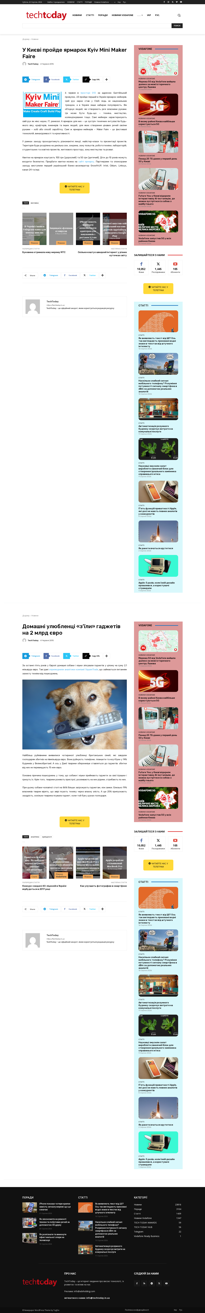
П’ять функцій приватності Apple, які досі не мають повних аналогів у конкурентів (158, 511)
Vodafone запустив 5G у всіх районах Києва (155, 239)
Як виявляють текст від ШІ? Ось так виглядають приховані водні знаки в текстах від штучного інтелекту (157, 342)
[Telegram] (152, 1283)
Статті (141, 335)
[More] (106, 80)
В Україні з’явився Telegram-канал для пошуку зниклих (34, 229)
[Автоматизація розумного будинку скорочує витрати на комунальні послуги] (158, 409)
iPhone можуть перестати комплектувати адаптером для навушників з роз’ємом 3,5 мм (88, 229)
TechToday (33, 64)
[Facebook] (164, 2)
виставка (35, 203)
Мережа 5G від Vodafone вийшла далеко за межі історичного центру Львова (157, 84)
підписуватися (175, 262)
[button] (179, 15)
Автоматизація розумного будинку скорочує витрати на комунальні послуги (156, 429)
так (141, 262)
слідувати (158, 262)
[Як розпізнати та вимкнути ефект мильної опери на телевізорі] (29, 1238)
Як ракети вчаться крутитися (156, 548)
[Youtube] (181, 2)
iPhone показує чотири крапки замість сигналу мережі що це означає (55, 1207)
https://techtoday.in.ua (55, 305)
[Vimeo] (176, 2)
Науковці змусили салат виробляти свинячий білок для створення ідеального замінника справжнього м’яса (157, 470)
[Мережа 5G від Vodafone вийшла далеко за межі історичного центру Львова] (158, 65)
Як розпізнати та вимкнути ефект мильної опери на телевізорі (52, 1237)
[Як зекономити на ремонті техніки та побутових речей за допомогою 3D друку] (29, 1223)
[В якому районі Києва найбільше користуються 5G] (158, 104)
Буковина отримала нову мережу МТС (43, 252)
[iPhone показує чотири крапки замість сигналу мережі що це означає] (29, 1207)
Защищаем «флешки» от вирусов (61, 229)
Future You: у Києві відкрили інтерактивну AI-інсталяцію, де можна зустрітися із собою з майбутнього (157, 200)
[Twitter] (172, 2)
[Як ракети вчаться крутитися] (158, 531)
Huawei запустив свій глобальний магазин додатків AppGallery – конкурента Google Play (115, 229)
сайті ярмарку (86, 161)
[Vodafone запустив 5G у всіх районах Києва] (158, 221)
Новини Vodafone (147, 79)
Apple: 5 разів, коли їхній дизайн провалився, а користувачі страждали (157, 585)
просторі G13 (88, 93)
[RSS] (144, 1283)
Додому (25, 39)
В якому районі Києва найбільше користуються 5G (157, 123)
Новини (34, 39)
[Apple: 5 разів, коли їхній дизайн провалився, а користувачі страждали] (158, 566)
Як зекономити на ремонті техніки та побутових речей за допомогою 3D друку (54, 1222)
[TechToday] (24, 64)
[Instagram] (168, 2)
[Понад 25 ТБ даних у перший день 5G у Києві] (158, 142)
